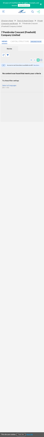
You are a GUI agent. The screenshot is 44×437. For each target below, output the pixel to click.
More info (29, 434)
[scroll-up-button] (40, 428)
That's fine (21, 434)
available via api (36, 41)
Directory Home (7, 21)
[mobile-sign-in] (38, 12)
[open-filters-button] (8, 55)
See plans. (36, 65)
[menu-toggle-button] (3, 12)
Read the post (24, 5)
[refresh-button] (3, 55)
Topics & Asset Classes (25, 21)
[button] (5, 41)
